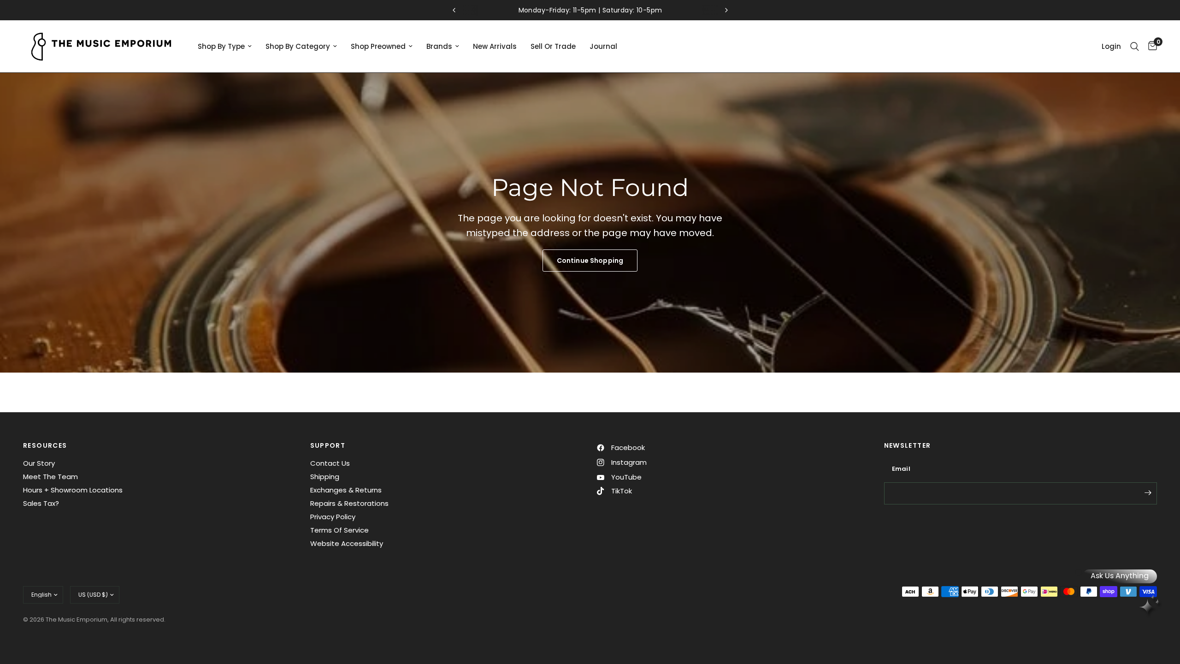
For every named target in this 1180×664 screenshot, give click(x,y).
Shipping (324, 476)
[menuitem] (225, 46)
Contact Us (330, 463)
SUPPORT (328, 445)
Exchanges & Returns (346, 490)
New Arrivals (495, 46)
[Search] (1135, 46)
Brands (439, 46)
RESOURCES (45, 445)
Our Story (39, 463)
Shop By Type (221, 46)
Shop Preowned (378, 46)
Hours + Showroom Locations (73, 490)
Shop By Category (298, 46)
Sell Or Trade (553, 46)
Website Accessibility (346, 543)
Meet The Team (50, 476)
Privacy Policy (332, 517)
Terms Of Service (339, 530)
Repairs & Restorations (349, 503)
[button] (590, 260)
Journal (603, 46)
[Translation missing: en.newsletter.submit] (1148, 492)
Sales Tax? (41, 503)
